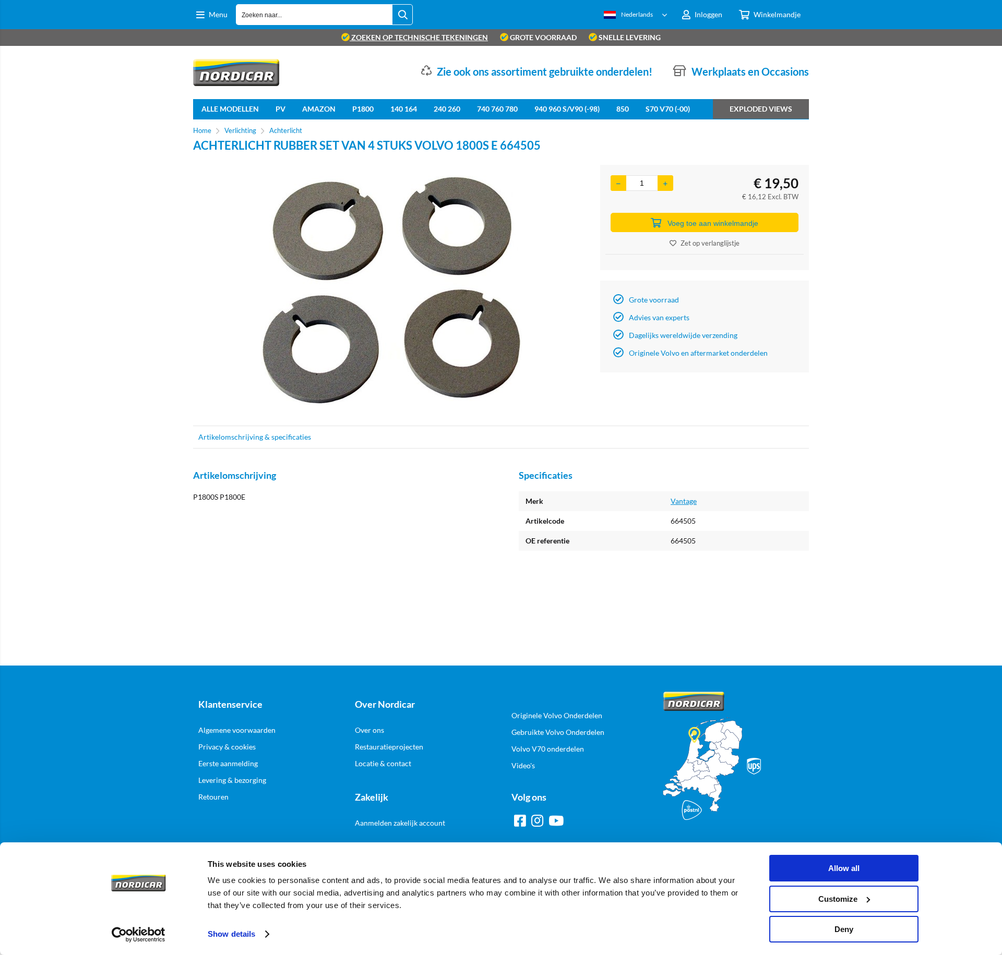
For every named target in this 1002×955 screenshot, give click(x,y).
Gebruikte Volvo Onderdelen (557, 732)
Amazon (319, 108)
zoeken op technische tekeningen (419, 37)
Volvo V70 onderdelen (547, 748)
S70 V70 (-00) (668, 108)
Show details (231, 933)
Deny (843, 929)
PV (280, 108)
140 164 (403, 108)
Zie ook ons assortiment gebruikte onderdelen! (544, 71)
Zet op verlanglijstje (710, 243)
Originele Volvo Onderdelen (556, 715)
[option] (391, 290)
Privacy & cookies (227, 746)
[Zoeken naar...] (402, 14)
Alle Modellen (230, 108)
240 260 (447, 108)
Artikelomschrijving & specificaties (254, 436)
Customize (837, 898)
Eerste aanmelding (228, 763)
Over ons (369, 730)
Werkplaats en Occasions (750, 71)
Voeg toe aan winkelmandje (712, 223)
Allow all (844, 868)
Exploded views (761, 108)
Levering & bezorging (232, 780)
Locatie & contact (383, 763)
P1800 (363, 108)
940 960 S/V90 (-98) (567, 108)
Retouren (213, 796)
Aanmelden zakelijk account (400, 822)
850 (622, 108)
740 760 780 (497, 108)
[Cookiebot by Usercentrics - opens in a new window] (138, 934)
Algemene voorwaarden (237, 730)
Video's (523, 765)
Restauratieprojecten (389, 746)
